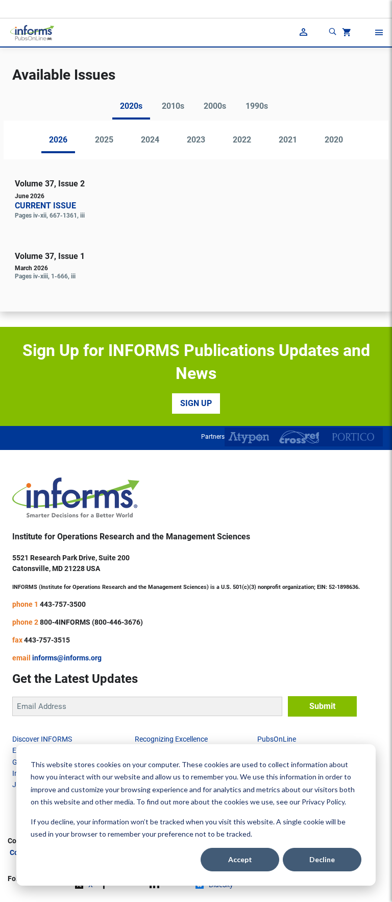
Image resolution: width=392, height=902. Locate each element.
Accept (240, 859)
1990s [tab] (257, 106)
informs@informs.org (67, 658)
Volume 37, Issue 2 (50, 183)
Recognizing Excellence (171, 739)
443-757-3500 (63, 604)
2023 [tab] (196, 140)
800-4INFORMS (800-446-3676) (91, 622)
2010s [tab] (173, 106)
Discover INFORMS (42, 739)
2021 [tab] (288, 140)
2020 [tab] (334, 140)
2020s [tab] (131, 106)
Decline (322, 859)
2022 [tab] (242, 140)
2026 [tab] (58, 140)
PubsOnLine (276, 739)
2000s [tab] (215, 106)
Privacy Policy (323, 801)
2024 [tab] (150, 140)
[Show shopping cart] (345, 34)
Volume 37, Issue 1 (50, 256)
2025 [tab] (104, 140)
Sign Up (196, 403)
